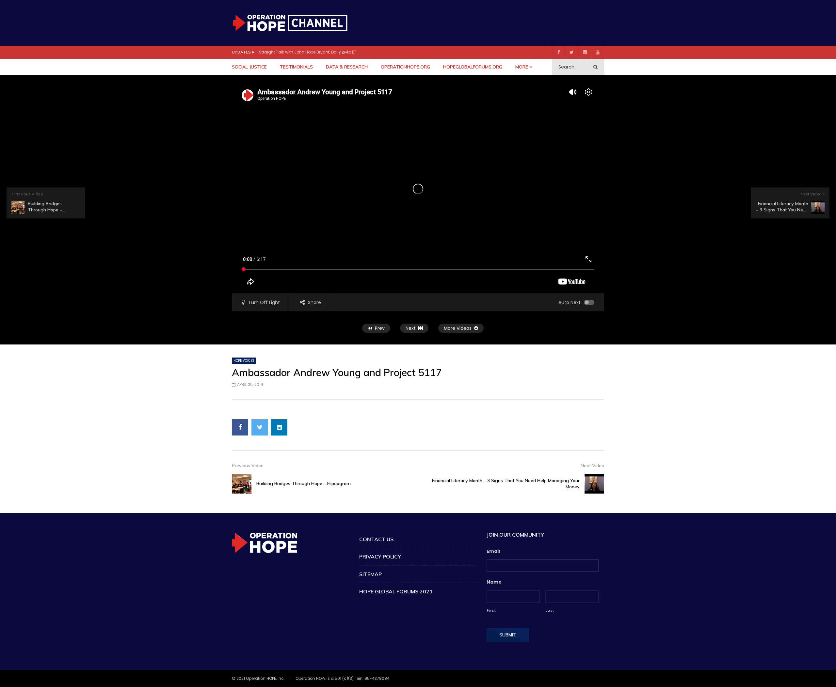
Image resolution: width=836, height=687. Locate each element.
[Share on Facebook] (240, 427)
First (491, 610)
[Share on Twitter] (259, 427)
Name (494, 582)
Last (550, 610)
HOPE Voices (243, 360)
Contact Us (376, 539)
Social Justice (249, 67)
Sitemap (370, 574)
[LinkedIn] (584, 52)
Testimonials (296, 67)
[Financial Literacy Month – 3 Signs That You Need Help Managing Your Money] (594, 484)
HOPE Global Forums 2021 (396, 591)
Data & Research (347, 67)
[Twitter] (571, 52)
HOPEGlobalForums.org (472, 67)
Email (493, 551)
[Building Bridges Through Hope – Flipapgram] (241, 484)
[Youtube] (597, 52)
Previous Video (248, 465)
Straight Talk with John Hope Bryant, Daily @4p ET (307, 52)
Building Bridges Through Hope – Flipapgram (303, 483)
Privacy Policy (380, 556)
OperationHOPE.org (405, 67)
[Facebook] (558, 52)
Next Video (592, 465)
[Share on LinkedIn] (279, 427)
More (521, 67)
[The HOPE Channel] (290, 23)
